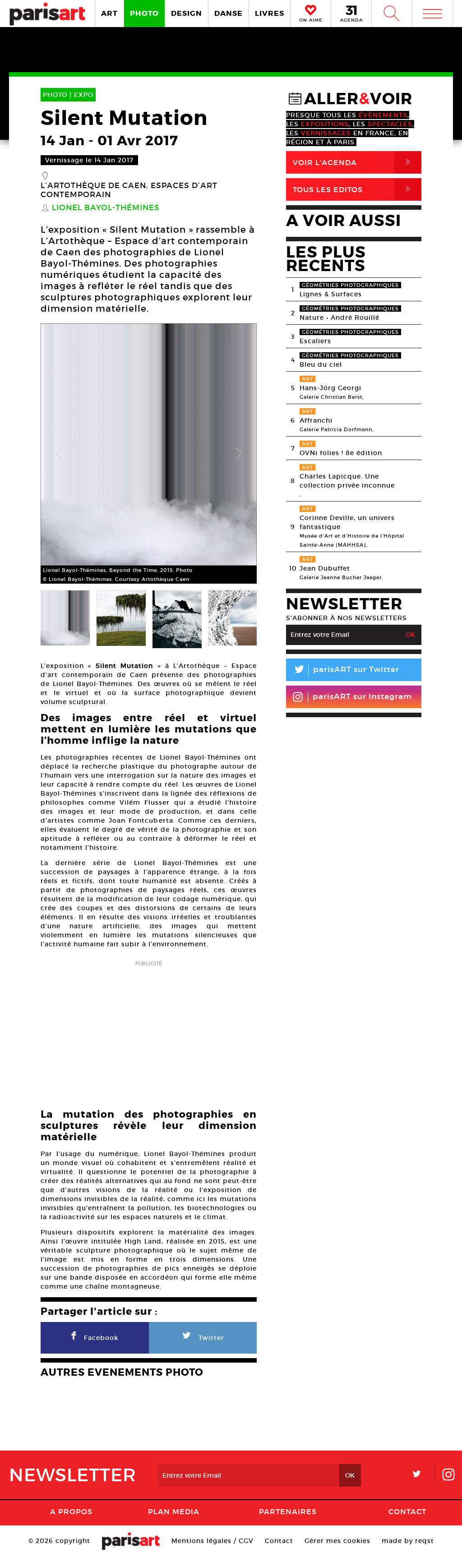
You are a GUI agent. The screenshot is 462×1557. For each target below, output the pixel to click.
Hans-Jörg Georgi (330, 388)
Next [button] (238, 454)
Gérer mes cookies (337, 1541)
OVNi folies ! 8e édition (341, 453)
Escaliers (315, 341)
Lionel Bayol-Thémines (106, 207)
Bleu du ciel (321, 364)
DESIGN (186, 13)
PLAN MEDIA (173, 1511)
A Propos (71, 1511)
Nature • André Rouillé (339, 317)
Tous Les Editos (353, 189)
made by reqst (408, 1541)
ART (109, 13)
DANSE (228, 13)
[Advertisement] (149, 1032)
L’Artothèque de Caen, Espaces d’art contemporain (129, 190)
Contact (407, 1511)
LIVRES (269, 13)
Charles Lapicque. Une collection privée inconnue (347, 480)
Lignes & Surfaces (331, 294)
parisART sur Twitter (346, 671)
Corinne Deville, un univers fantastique (347, 522)
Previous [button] (58, 454)
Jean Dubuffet (325, 568)
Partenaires (288, 1511)
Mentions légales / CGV (212, 1541)
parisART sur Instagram (362, 696)
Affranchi (316, 420)
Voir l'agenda (353, 162)
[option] (149, 453)
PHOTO (144, 13)
